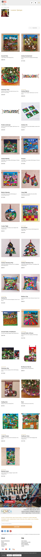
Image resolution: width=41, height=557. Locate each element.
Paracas (23, 158)
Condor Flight (4, 226)
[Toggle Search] (31, 3)
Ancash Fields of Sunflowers (8, 331)
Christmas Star (5, 368)
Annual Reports (4, 544)
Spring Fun (4, 298)
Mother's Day (24, 296)
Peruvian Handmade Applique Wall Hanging (10, 333)
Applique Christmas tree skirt (27, 403)
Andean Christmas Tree (27, 262)
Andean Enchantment (26, 56)
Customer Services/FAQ (25, 542)
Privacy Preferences (25, 544)
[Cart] (35, 3)
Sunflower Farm (25, 436)
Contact (22, 546)
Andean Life (24, 125)
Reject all (9, 555)
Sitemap (2, 546)
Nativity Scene (5, 471)
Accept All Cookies (17, 555)
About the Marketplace (5, 540)
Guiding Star (4, 402)
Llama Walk (24, 192)
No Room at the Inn (26, 366)
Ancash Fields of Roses (27, 333)
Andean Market (25, 91)
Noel (22, 402)
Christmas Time (5, 89)
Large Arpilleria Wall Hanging (7, 57)
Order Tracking (24, 540)
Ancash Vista (4, 56)
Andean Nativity (5, 158)
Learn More (9, 501)
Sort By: (30, 27)
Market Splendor (5, 192)
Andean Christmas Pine (7, 262)
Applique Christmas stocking (27, 368)
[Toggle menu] (38, 2)
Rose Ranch (24, 227)
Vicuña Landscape (6, 125)
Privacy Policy (4, 543)
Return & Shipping (24, 543)
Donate (2, 542)
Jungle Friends (5, 436)
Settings (3, 555)
